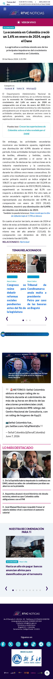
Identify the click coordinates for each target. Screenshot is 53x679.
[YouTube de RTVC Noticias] (25, 644)
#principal (24, 242)
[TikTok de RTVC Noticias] (33, 644)
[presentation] (7, 317)
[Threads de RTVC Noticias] (48, 644)
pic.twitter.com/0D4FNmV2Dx (23, 426)
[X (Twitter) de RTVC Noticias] (10, 644)
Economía (9, 27)
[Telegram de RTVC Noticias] (41, 644)
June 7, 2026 (13, 436)
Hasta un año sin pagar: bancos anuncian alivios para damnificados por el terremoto (24, 570)
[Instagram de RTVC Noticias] (18, 644)
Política (12, 277)
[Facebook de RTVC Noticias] (3, 644)
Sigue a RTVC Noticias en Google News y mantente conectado (27, 334)
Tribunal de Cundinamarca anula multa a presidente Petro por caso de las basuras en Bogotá (36, 296)
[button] (23, 320)
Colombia (33, 277)
